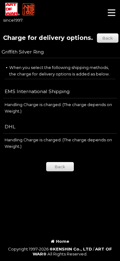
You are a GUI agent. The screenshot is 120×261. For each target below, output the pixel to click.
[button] (111, 13)
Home (62, 241)
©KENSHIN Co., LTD (71, 248)
